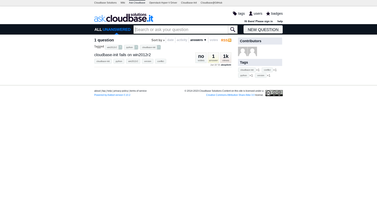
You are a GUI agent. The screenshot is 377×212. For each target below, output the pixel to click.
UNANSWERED (117, 29)
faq (103, 91)
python (119, 61)
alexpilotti (226, 65)
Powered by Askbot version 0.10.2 (112, 95)
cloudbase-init (103, 61)
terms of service (138, 91)
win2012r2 (133, 61)
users (258, 14)
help (280, 21)
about (97, 91)
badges (277, 14)
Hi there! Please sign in (258, 21)
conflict (160, 61)
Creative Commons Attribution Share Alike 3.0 (230, 95)
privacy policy (121, 91)
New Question (263, 29)
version (147, 61)
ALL (98, 29)
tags (241, 14)
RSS (224, 40)
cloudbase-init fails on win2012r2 (122, 55)
